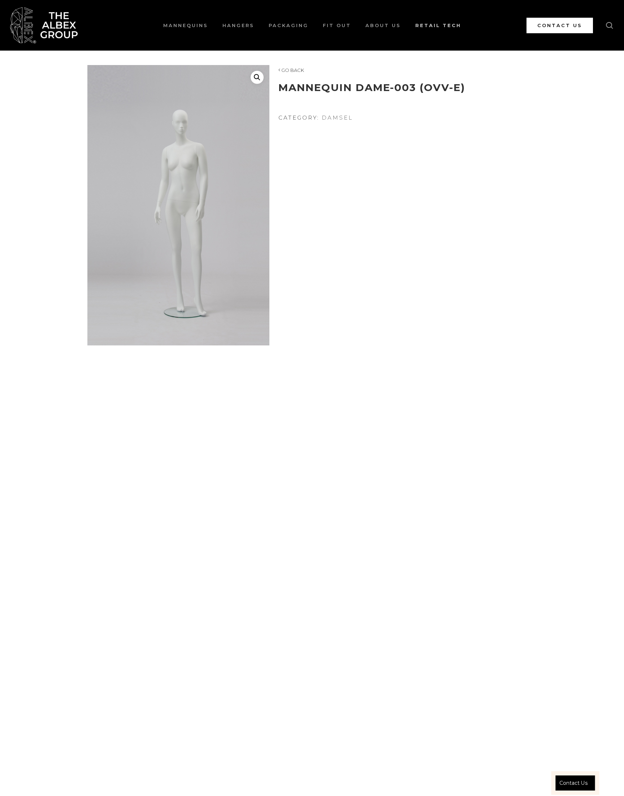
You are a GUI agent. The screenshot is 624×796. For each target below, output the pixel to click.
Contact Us (573, 783)
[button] (257, 77)
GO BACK (292, 70)
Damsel (337, 117)
